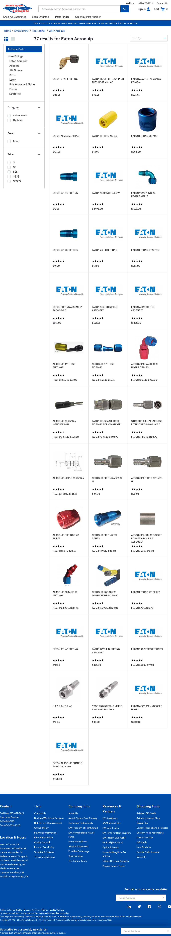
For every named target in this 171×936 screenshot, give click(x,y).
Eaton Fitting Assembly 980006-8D (67, 308)
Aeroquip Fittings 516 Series (66, 537)
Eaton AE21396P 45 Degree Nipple (146, 708)
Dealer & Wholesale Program (49, 818)
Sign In (142, 9)
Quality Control (42, 842)
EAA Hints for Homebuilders (117, 832)
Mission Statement (78, 846)
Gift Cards (142, 842)
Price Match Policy (43, 837)
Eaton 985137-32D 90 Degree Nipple (143, 194)
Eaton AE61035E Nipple (66, 135)
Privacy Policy (63, 913)
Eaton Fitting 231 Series (145, 592)
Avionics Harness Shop (148, 818)
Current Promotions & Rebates (152, 827)
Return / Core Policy (44, 847)
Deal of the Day (145, 837)
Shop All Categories (14, 16)
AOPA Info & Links (112, 823)
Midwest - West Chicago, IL (14, 856)
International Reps (77, 841)
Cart (161, 9)
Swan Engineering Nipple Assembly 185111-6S (107, 708)
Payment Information (45, 832)
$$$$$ (17, 181)
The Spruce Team (77, 860)
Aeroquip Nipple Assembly (68, 478)
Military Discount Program (116, 861)
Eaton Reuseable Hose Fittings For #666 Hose (106, 423)
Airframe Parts (21, 30)
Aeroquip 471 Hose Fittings (103, 365)
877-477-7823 (145, 3)
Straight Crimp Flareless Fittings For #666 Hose (146, 423)
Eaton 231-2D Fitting (65, 192)
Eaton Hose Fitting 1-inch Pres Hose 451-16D (108, 80)
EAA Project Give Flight (114, 837)
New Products (144, 847)
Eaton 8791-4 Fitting (65, 78)
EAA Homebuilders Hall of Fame (81, 834)
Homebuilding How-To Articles (114, 854)
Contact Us (162, 3)
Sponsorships (75, 856)
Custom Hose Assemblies (150, 832)
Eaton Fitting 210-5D (104, 135)
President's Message (79, 851)
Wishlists (130, 3)
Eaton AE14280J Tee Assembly (142, 308)
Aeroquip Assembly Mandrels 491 (64, 423)
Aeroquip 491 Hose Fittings (64, 365)
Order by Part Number (88, 16)
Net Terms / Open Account (48, 822)
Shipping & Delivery (44, 852)
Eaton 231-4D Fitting (104, 249)
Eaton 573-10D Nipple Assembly (104, 308)
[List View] (13, 39)
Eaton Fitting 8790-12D (145, 249)
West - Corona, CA (9, 844)
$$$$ (16, 176)
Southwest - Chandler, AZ (13, 848)
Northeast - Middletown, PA (14, 860)
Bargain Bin (142, 822)
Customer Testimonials (80, 822)
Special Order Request (148, 852)
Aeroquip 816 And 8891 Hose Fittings (144, 365)
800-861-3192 (7, 821)
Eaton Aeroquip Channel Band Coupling (68, 765)
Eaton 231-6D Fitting (65, 649)
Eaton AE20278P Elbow (106, 192)
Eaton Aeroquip (57, 30)
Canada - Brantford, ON (12, 872)
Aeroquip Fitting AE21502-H (107, 480)
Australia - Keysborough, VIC (14, 876)
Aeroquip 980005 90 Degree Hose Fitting (104, 594)
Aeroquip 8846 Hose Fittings (65, 594)
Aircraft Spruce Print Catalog (82, 818)
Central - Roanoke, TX (11, 852)
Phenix (13, 89)
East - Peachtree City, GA (12, 864)
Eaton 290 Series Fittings (147, 649)
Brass (12, 75)
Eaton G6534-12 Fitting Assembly (106, 651)
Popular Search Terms (114, 865)
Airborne (14, 65)
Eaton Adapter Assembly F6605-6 (146, 80)
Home (7, 30)
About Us (73, 813)
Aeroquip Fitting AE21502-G (147, 480)
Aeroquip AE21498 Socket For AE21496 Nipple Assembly (146, 538)
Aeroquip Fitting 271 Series (104, 537)
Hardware (18, 120)
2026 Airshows (110, 818)
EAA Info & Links (111, 827)
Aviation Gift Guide (146, 813)
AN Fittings (15, 70)
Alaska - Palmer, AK (9, 868)
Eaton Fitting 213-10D (144, 135)
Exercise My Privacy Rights (36, 910)
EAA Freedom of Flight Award (83, 827)
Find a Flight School (113, 842)
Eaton (12, 79)
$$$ (15, 171)
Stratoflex (15, 93)
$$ (14, 167)
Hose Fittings (39, 30)
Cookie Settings (57, 910)
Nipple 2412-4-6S (62, 706)
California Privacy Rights (11, 910)
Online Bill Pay (41, 827)
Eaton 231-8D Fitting (65, 249)
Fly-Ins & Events (111, 847)
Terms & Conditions (44, 856)
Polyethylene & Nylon (22, 84)
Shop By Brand (40, 16)
